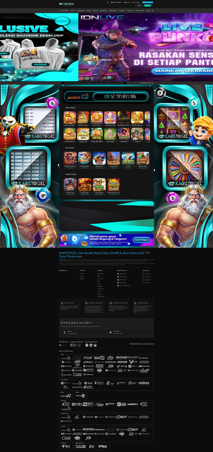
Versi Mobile (137, 2)
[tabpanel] (106, 47)
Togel (95, 10)
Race (88, 10)
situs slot (123, 259)
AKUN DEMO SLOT (125, 285)
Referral (82, 278)
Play (85, 97)
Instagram (147, 279)
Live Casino (80, 10)
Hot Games (65, 10)
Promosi (148, 10)
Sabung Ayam (139, 10)
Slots (72, 10)
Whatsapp (148, 274)
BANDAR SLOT (124, 276)
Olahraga (103, 10)
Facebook (147, 282)
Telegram (147, 276)
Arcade (121, 10)
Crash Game (112, 10)
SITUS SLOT (123, 274)
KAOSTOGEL (62, 259)
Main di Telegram (148, 2)
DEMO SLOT (123, 279)
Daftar (148, 5)
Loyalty (81, 276)
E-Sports (129, 10)
